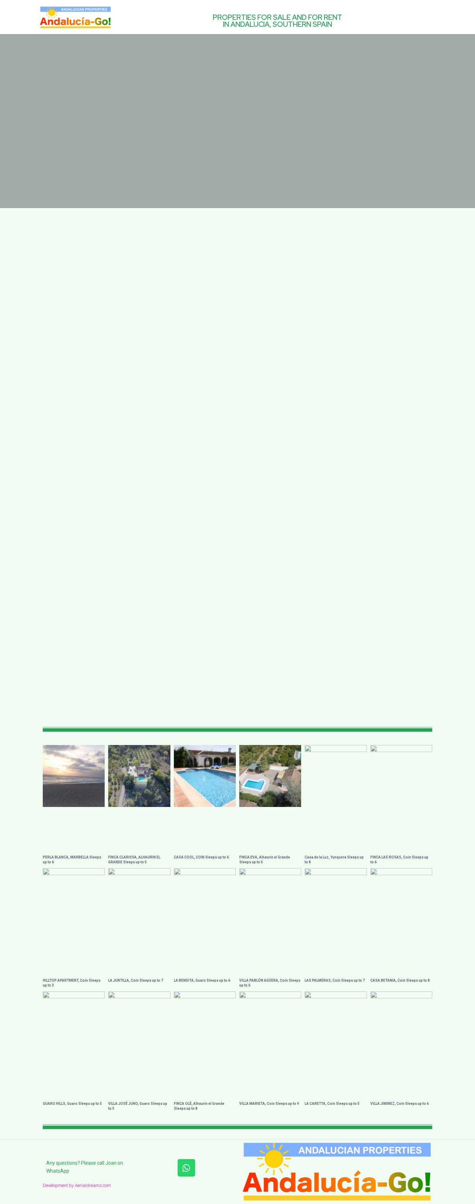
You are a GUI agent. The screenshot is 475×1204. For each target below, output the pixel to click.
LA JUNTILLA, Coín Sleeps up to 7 (135, 980)
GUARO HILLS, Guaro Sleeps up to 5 (72, 1104)
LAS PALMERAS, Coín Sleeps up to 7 (335, 980)
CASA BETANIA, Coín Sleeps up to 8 (400, 980)
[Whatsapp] (186, 1168)
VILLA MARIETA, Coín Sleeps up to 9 (269, 1104)
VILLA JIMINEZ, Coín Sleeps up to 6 (399, 1104)
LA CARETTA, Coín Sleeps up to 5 (332, 1104)
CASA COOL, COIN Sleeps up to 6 (201, 857)
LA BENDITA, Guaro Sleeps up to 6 (202, 980)
